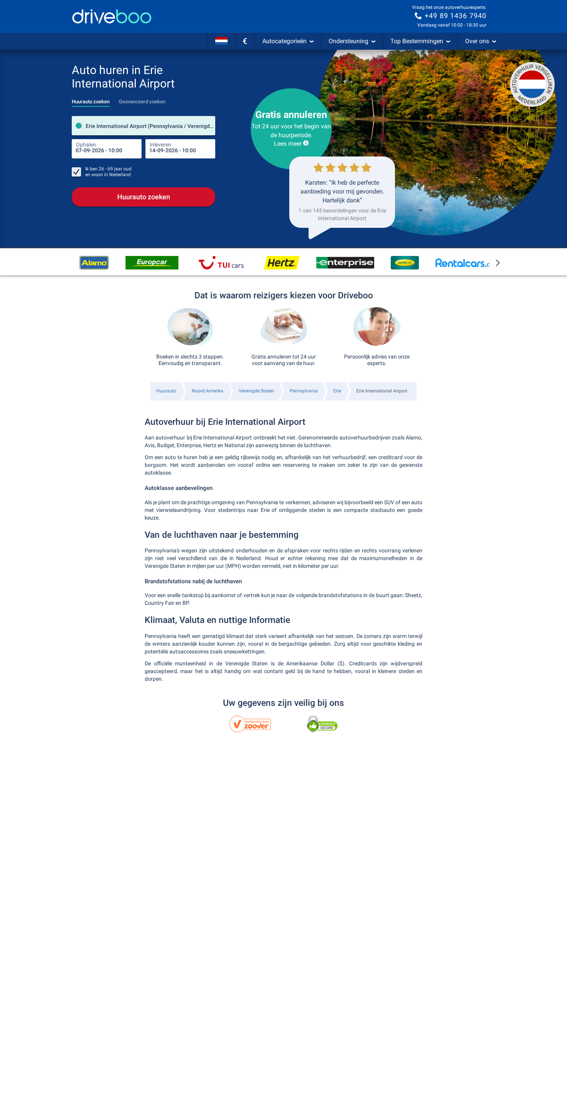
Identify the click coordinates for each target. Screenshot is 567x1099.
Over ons (477, 41)
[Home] (112, 16)
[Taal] (221, 41)
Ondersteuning (348, 41)
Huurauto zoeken (143, 197)
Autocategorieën (284, 41)
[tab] (90, 99)
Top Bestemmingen (416, 41)
